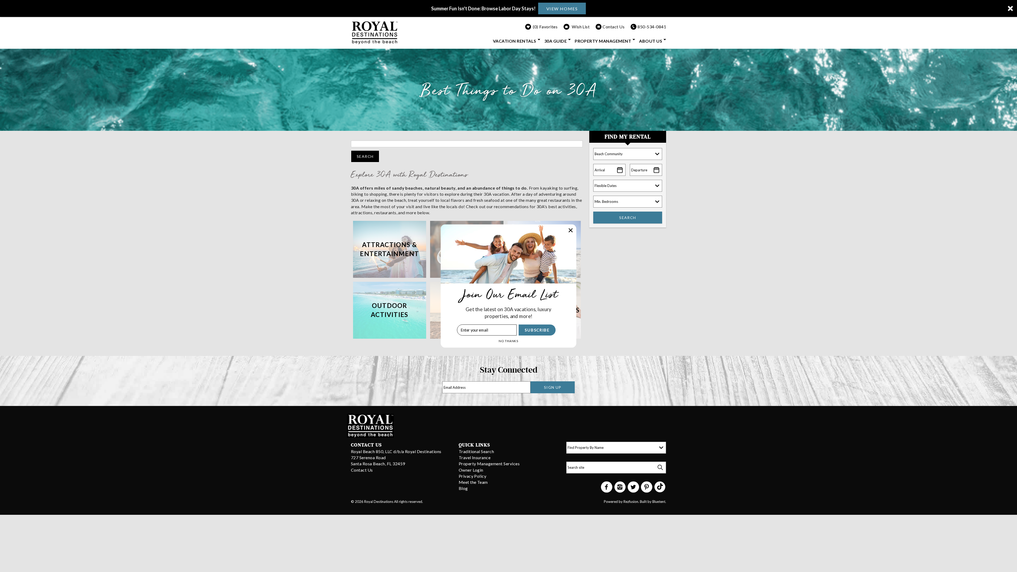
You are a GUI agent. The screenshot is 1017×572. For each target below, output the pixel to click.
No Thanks (508, 341)
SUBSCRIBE (537, 330)
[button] (508, 312)
